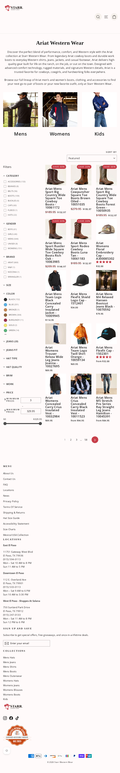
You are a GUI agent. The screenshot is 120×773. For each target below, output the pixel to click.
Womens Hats (11, 680)
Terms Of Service (12, 506)
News (6, 495)
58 (86, 439)
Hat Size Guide (11, 518)
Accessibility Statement (16, 523)
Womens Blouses (13, 689)
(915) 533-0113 (12, 587)
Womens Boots (11, 694)
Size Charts (9, 529)
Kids (5, 699)
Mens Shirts (9, 666)
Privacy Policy (11, 501)
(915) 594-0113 (12, 559)
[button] (22, 176)
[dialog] (114, 16)
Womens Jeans (11, 685)
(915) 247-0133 (12, 614)
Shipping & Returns (14, 512)
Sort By (111, 152)
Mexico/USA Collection (16, 534)
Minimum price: (12, 399)
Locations (8, 490)
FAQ (5, 484)
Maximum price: (13, 410)
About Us (8, 473)
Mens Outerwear (12, 675)
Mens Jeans (9, 662)
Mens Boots (9, 671)
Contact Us (9, 478)
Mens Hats (9, 657)
